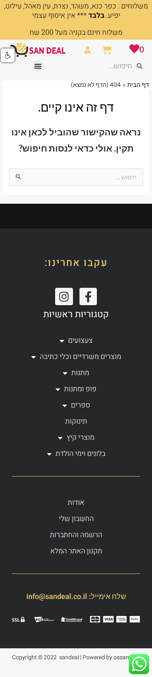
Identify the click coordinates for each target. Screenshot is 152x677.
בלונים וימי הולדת (80, 453)
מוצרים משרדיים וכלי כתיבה (80, 356)
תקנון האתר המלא (76, 551)
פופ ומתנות (80, 389)
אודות (76, 502)
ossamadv (126, 657)
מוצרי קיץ (80, 437)
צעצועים (80, 340)
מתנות (80, 372)
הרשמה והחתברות (76, 534)
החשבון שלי (76, 518)
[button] (38, 66)
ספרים (80, 405)
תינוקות (76, 421)
